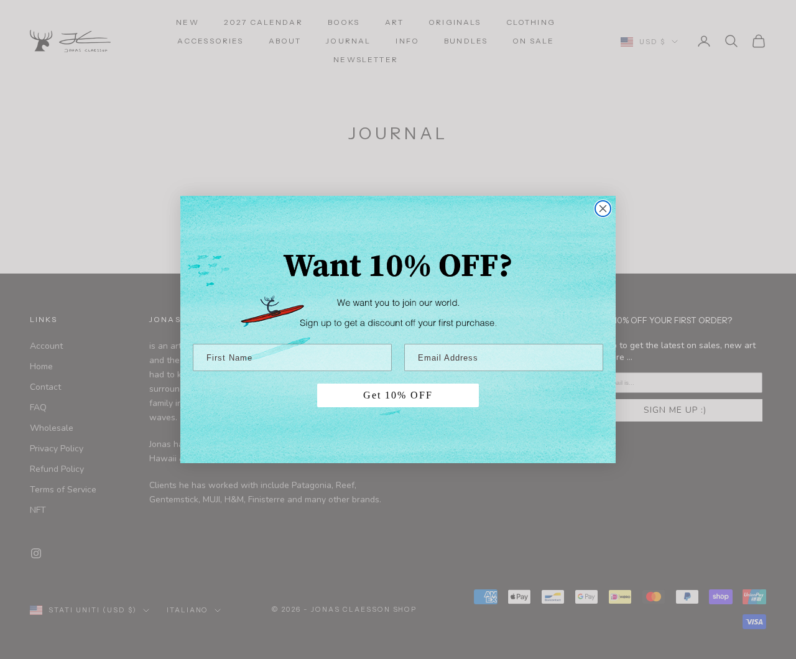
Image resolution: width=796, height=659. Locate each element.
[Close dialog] (603, 208)
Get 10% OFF (398, 395)
